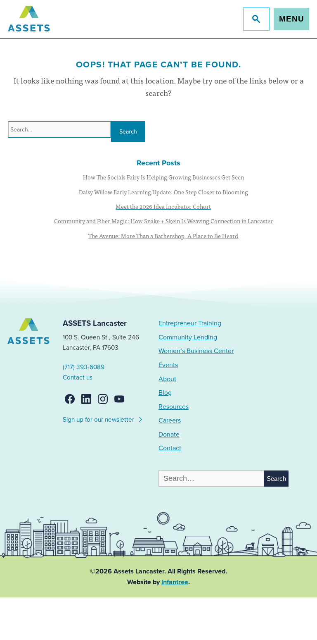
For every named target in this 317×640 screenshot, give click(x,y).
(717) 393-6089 (83, 367)
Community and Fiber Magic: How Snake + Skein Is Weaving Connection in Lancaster (163, 220)
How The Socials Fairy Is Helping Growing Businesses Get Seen (163, 176)
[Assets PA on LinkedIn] (86, 399)
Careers (169, 420)
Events (168, 365)
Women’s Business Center (196, 351)
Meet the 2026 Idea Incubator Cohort (163, 206)
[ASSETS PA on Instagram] (103, 399)
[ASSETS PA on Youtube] (119, 399)
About (167, 379)
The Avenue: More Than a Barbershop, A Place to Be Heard (163, 235)
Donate (169, 434)
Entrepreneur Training (189, 323)
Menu (291, 18)
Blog (165, 393)
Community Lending (187, 337)
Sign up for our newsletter (99, 419)
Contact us (77, 377)
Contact (169, 448)
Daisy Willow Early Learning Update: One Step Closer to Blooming (163, 191)
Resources (173, 407)
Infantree (174, 582)
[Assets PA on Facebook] (70, 399)
